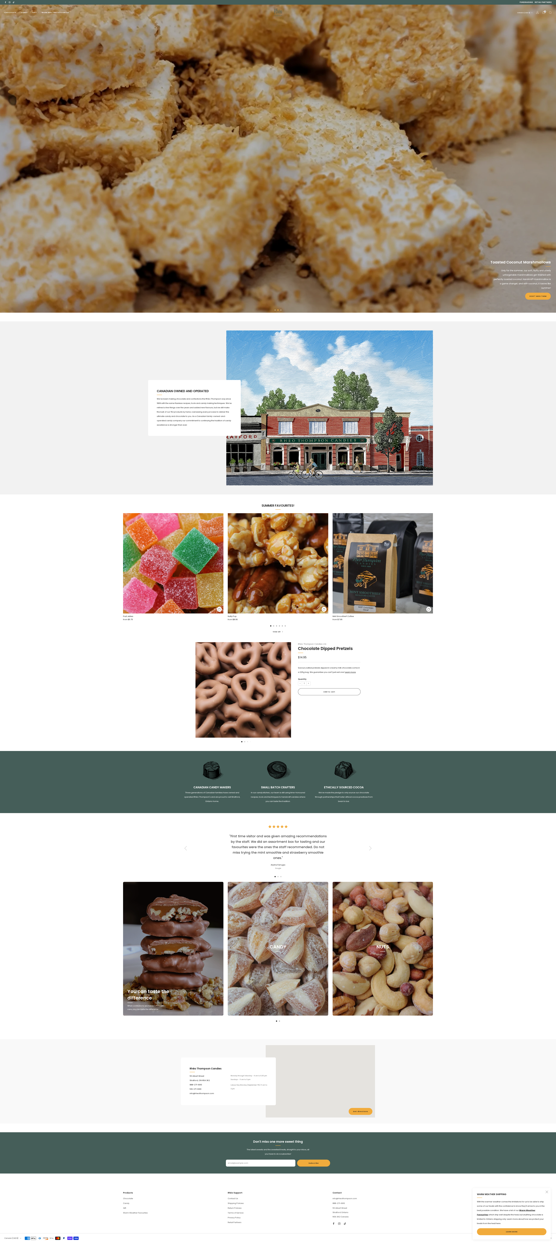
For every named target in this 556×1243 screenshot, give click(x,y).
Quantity (302, 679)
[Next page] (432, 563)
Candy (24, 12)
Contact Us (233, 1198)
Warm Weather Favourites (55, 12)
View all (276, 632)
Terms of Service (236, 1212)
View (278, 960)
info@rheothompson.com (345, 1198)
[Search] (550, 12)
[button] (275, 310)
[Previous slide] (201, 688)
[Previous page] (123, 563)
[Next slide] (285, 688)
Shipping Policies (236, 1203)
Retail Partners (543, 2)
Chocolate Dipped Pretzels (325, 648)
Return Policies (235, 1208)
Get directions (360, 1111)
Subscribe (314, 1163)
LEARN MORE (511, 1232)
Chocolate (10, 12)
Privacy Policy (234, 1217)
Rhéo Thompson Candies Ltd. (312, 644)
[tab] (270, 625)
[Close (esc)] (547, 1192)
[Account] (537, 12)
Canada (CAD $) (523, 13)
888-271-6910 (339, 1203)
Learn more (350, 672)
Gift (34, 12)
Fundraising (526, 2)
